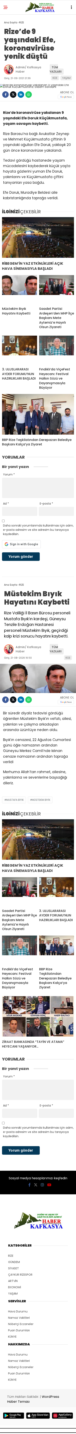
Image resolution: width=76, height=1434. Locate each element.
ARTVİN (13, 1281)
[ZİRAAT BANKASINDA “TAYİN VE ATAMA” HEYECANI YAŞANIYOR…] (38, 1016)
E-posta (46, 504)
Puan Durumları (19, 1330)
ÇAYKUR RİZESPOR (20, 1275)
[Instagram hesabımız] (42, 1184)
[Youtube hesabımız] (49, 1184)
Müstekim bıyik (41, 800)
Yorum (9, 474)
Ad (6, 504)
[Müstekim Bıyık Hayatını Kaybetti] (19, 289)
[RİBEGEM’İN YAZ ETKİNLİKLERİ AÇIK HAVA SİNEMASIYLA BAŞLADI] (38, 237)
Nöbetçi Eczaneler (20, 1324)
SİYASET (13, 1268)
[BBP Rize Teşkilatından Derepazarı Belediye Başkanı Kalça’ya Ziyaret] (38, 414)
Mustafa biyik (15, 800)
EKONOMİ (14, 1287)
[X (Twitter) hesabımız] (35, 1184)
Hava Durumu (18, 1311)
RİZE (55, 78)
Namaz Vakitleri (19, 1318)
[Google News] (66, 97)
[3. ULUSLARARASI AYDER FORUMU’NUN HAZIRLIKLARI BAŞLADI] (19, 350)
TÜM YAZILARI (56, 69)
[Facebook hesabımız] (29, 1184)
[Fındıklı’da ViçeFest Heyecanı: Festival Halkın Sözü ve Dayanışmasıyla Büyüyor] (56, 350)
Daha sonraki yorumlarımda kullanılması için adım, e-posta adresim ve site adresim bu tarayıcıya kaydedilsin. (38, 529)
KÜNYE (12, 1337)
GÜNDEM (14, 1262)
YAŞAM (66, 78)
